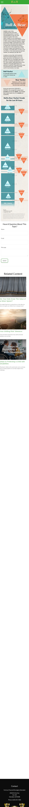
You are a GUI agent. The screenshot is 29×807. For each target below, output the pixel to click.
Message (3, 247)
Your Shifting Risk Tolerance (11, 331)
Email (2, 238)
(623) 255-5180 (16, 800)
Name (2, 229)
